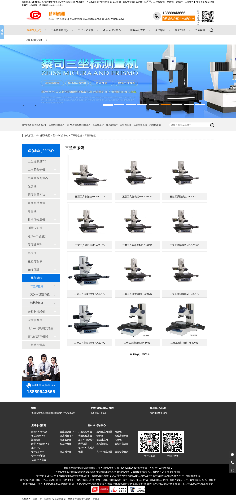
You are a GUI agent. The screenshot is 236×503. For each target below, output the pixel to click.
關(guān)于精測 (39, 431)
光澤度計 (33, 269)
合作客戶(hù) (37, 451)
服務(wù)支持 (137, 30)
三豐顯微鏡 (90, 135)
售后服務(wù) (38, 435)
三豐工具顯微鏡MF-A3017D (90, 245)
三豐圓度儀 (125, 124)
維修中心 (35, 447)
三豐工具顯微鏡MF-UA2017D (89, 293)
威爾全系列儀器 (38, 178)
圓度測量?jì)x (36, 194)
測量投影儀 (35, 228)
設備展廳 (35, 439)
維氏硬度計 (112, 124)
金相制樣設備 (36, 311)
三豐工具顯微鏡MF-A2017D (184, 196)
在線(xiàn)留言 (38, 459)
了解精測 (200, 30)
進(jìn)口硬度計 (37, 236)
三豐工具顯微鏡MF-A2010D (137, 196)
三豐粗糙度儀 (140, 124)
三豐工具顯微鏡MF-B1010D (137, 245)
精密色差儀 (155, 124)
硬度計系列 (35, 244)
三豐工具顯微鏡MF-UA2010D (89, 342)
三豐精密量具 (36, 345)
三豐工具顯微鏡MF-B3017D (137, 293)
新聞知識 (180, 30)
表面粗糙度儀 (36, 203)
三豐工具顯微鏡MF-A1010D (90, 196)
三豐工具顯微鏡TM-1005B (184, 342)
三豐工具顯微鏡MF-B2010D (184, 245)
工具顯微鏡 (76, 135)
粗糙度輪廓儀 (36, 219)
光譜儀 (32, 186)
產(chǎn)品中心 (112, 30)
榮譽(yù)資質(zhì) (40, 443)
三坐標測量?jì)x (59, 30)
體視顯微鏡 (36, 302)
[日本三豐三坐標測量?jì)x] (32, 15)
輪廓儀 (32, 211)
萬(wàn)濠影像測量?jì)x (78, 124)
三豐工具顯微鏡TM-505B (137, 342)
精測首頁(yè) (33, 30)
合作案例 (160, 30)
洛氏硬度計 (98, 124)
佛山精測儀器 (43, 135)
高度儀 (32, 253)
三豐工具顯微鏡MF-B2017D (184, 293)
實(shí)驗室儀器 (38, 336)
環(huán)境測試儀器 (40, 328)
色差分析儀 (35, 261)
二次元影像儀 (85, 30)
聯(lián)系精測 (34, 39)
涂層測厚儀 (35, 320)
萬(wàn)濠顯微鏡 (40, 294)
